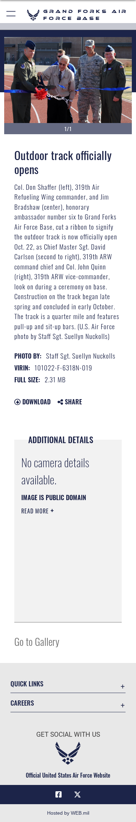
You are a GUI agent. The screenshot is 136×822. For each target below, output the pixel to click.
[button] (11, 15)
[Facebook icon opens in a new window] (58, 794)
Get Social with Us (68, 734)
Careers (22, 703)
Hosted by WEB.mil (68, 813)
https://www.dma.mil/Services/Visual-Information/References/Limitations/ (63, 609)
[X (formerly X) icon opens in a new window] (77, 794)
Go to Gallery (36, 641)
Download (36, 401)
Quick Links (26, 683)
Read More (36, 511)
